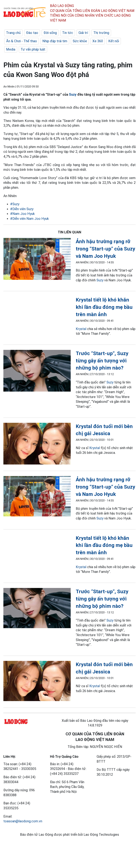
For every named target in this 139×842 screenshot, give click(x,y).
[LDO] (37, 259)
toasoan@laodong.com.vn (22, 821)
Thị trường (101, 33)
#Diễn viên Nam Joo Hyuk (29, 219)
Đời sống (50, 33)
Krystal (81, 329)
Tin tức (67, 33)
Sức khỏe (80, 41)
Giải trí (83, 33)
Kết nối (113, 41)
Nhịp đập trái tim (54, 41)
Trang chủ (13, 33)
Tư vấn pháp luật (33, 49)
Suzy (73, 94)
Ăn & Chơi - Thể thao (21, 41)
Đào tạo (32, 33)
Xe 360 (97, 41)
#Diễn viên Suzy (21, 209)
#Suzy (14, 204)
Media (10, 49)
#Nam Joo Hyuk (22, 214)
